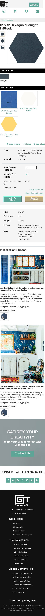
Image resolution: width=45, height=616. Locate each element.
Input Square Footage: (9, 168)
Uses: (5, 231)
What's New (18, 563)
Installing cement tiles (21, 581)
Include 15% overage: (9, 175)
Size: (5, 212)
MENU (35, 4)
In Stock (16, 523)
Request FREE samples (22, 534)
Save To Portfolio (34, 199)
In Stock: (7, 159)
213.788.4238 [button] (19, 513)
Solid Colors (7, 20)
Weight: (7, 220)
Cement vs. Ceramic (20, 588)
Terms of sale (15, 601)
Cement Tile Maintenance (22, 584)
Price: (6, 150)
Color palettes (18, 592)
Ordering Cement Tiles (21, 577)
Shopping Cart (18, 531)
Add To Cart (12, 199)
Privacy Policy (29, 601)
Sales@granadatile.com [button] (23, 509)
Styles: (6, 225)
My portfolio (18, 527)
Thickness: (8, 216)
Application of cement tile (22, 573)
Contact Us (23, 453)
